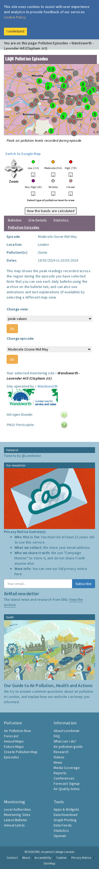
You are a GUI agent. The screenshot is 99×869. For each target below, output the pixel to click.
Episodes (11, 757)
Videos (59, 757)
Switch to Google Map (23, 153)
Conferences (64, 778)
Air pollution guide (68, 746)
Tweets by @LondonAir (22, 455)
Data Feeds (63, 825)
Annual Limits (14, 825)
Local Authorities (17, 809)
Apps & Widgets (66, 809)
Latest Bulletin (15, 820)
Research (61, 751)
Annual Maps (14, 741)
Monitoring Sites (17, 814)
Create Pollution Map (20, 751)
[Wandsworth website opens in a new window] (32, 398)
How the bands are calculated (51, 211)
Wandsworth (47, 386)
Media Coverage (67, 767)
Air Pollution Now (17, 730)
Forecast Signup (67, 783)
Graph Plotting (65, 820)
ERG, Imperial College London (55, 852)
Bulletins (15, 220)
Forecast (11, 736)
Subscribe (84, 583)
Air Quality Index (66, 788)
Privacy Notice (81, 857)
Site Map (49, 863)
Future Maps (14, 746)
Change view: (18, 309)
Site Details (37, 220)
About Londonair (67, 730)
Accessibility (43, 857)
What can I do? (65, 741)
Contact (12, 857)
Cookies (61, 857)
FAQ (57, 736)
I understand (15, 31)
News (58, 762)
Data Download (66, 814)
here (18, 574)
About (26, 857)
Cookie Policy (15, 17)
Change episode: (20, 338)
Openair (60, 835)
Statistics (61, 220)
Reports (60, 773)
